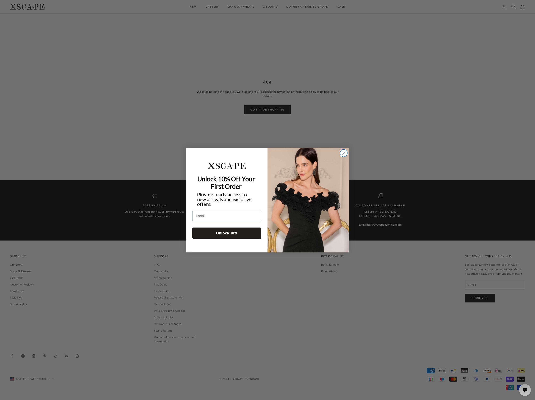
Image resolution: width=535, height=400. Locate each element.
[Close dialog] (343, 153)
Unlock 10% (227, 232)
